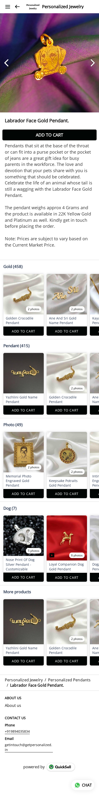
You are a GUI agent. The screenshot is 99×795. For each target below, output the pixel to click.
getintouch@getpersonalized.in (28, 747)
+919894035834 (17, 731)
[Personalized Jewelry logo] (33, 6)
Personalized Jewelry (63, 6)
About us (13, 705)
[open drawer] (8, 6)
